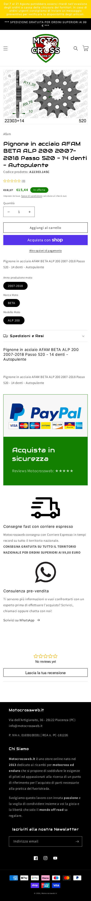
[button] (5, 48)
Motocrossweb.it (49, 893)
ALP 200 (14, 320)
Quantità (9, 203)
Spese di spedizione (31, 196)
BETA (11, 303)
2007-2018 (15, 286)
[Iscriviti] (77, 841)
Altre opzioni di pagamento (45, 250)
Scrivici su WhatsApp (18, 620)
